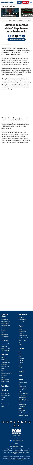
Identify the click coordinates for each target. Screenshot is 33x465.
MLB (20, 356)
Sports (21, 349)
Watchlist (5, 386)
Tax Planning (5, 336)
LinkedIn (22, 422)
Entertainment (5, 393)
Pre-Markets (5, 379)
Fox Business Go (23, 413)
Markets (4, 21)
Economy (4, 341)
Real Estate (23, 314)
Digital (20, 329)
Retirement (4, 334)
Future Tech (22, 340)
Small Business (5, 350)
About (21, 379)
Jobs (20, 384)
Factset (21, 450)
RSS (25, 422)
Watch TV (25, 2)
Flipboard (18, 422)
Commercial (22, 319)
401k (2, 332)
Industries (4, 375)
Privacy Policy (23, 389)
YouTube (14, 422)
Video (21, 375)
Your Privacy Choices (18, 440)
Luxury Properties (24, 322)
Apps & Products (23, 415)
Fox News (21, 408)
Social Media (22, 331)
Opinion (21, 371)
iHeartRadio (18, 425)
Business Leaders (6, 373)
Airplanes (4, 402)
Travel (3, 397)
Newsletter (29, 422)
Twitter (13, 36)
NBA (20, 354)
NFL (20, 352)
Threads (16, 36)
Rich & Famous (5, 395)
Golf (20, 365)
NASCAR (21, 358)
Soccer (21, 362)
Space (20, 344)
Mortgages (4, 319)
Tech (20, 326)
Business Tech (23, 335)
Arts (2, 406)
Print (20, 36)
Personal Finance (4, 315)
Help (16, 443)
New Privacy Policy (16, 438)
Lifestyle (4, 390)
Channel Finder (23, 382)
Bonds (3, 368)
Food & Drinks (5, 404)
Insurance (4, 330)
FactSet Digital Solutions (19, 452)
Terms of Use (22, 386)
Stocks (3, 358)
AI (19, 342)
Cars (2, 399)
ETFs (2, 371)
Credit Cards (5, 323)
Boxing (21, 360)
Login (19, 2)
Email (23, 36)
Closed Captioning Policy (16, 446)
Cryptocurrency (5, 362)
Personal (21, 317)
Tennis (21, 367)
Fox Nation (22, 410)
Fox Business (7, 2)
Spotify (14, 425)
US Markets (4, 360)
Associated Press (6, 44)
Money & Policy (5, 348)
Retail (3, 377)
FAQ (20, 391)
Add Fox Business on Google (17, 39)
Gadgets (21, 333)
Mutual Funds (5, 381)
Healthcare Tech (23, 338)
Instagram (11, 422)
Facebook (9, 36)
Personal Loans (5, 325)
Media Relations (23, 393)
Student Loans (5, 321)
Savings (3, 328)
